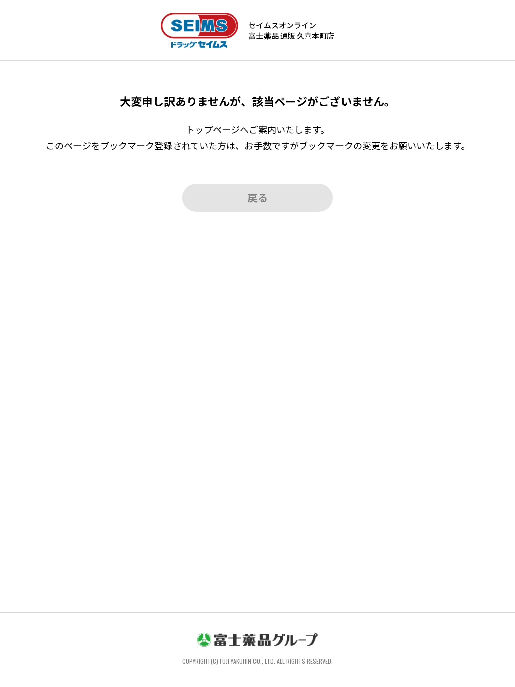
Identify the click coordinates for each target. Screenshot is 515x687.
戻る (257, 197)
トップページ (213, 129)
